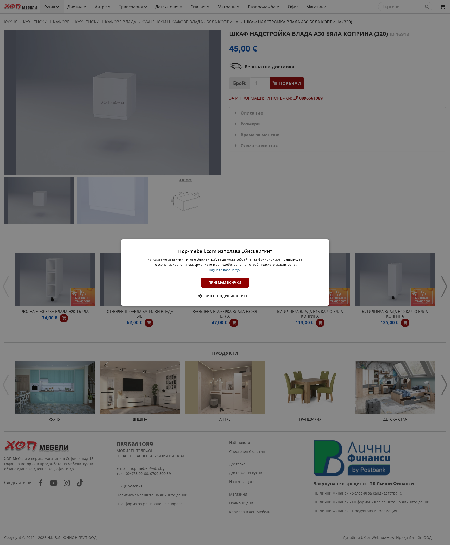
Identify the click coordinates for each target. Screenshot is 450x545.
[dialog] (225, 272)
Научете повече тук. (225, 270)
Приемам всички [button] (225, 282)
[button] (225, 296)
